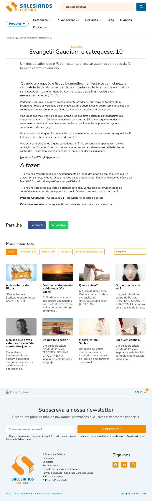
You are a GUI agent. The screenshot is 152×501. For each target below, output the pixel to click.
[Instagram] (133, 465)
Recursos (76, 46)
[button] (37, 225)
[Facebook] (115, 465)
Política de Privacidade (54, 480)
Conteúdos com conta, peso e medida (89, 204)
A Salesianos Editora (53, 454)
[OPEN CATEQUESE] (50, 20)
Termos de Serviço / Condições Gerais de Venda (68, 473)
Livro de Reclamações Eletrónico (59, 469)
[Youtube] (124, 465)
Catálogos (48, 458)
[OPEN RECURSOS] (100, 20)
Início (8, 37)
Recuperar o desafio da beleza (85, 198)
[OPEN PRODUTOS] (23, 23)
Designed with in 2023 (133, 493)
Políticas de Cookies (53, 476)
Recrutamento (50, 465)
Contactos (47, 461)
